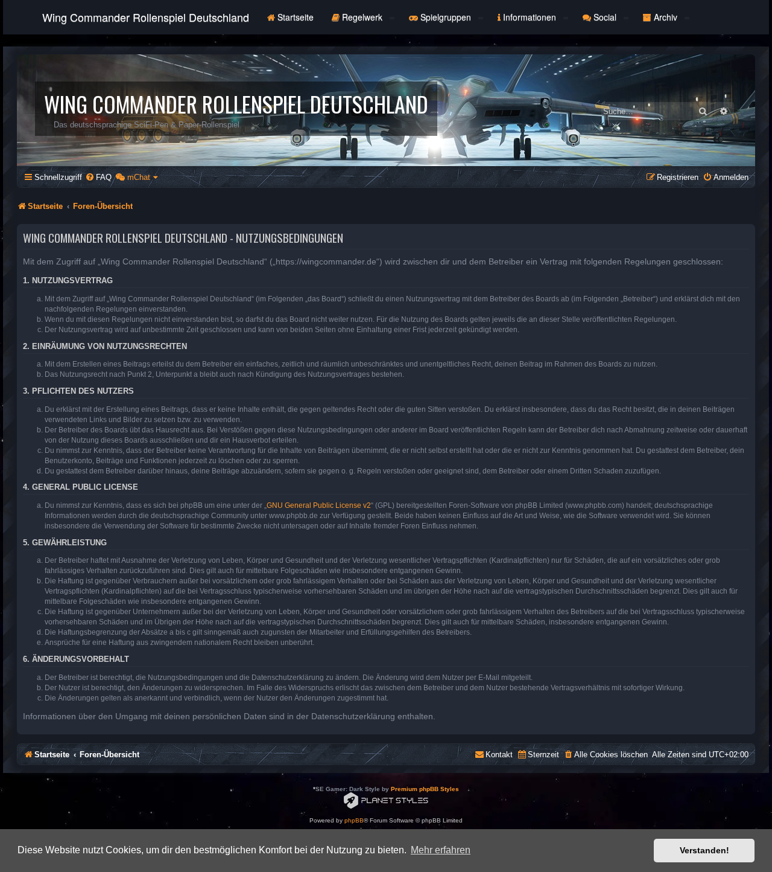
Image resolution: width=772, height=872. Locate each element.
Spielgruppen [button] (445, 17)
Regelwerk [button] (362, 17)
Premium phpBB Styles (425, 789)
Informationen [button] (529, 17)
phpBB (354, 820)
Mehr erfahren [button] (440, 850)
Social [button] (605, 17)
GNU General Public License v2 (319, 505)
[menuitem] (98, 177)
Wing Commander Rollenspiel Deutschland (145, 17)
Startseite (294, 17)
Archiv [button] (665, 17)
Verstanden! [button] (704, 850)
